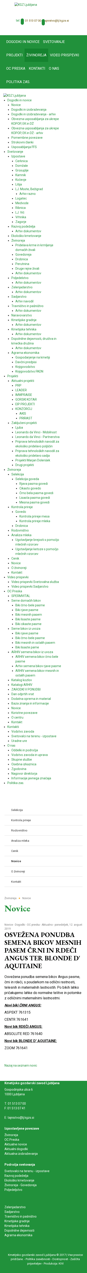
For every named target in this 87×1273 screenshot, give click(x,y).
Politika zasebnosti (38, 1259)
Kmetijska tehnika (16, 1226)
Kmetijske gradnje (17, 1221)
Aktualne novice (16, 1144)
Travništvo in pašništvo (20, 1216)
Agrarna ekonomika (18, 1235)
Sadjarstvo (12, 1212)
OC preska (33, 924)
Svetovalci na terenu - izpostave (27, 1171)
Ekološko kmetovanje (19, 1180)
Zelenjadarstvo (15, 1207)
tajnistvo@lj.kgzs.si (56, 20)
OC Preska (11, 1139)
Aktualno (47, 924)
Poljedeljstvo (13, 1190)
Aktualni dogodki (16, 1149)
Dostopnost (60, 1259)
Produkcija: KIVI (54, 1263)
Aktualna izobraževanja (21, 1153)
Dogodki (20, 924)
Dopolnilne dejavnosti (19, 1230)
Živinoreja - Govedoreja (20, 1185)
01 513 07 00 (33, 20)
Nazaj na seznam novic (20, 1065)
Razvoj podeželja (16, 1175)
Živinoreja (11, 1135)
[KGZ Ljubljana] (25, 4)
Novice (8, 924)
